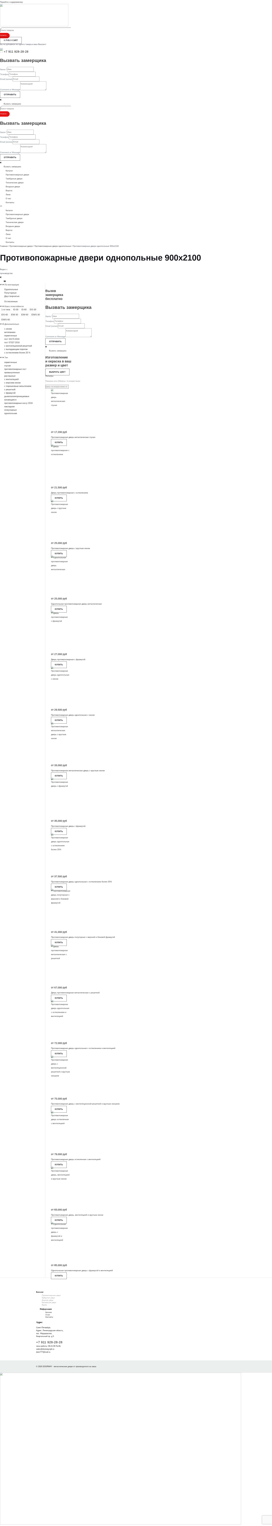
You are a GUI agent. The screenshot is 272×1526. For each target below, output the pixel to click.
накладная (9, 406)
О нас (8, 198)
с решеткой (9, 389)
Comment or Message (10, 89)
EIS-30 (33, 309)
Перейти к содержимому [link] (11, 2)
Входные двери (13, 186)
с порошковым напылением (17, 386)
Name (3, 69)
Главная (4, 246)
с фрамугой (9, 393)
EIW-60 (24, 314)
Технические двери (15, 182)
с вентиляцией (11, 379)
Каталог (9, 171)
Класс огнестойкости (14, 306)
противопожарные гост (15, 369)
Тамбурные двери (14, 178)
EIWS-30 (35, 314)
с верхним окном (12, 382)
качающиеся (10, 399)
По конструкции (12, 284)
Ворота (9, 190)
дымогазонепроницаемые (16, 396)
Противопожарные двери (17, 174)
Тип (6, 357)
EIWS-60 (5, 319)
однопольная (10, 413)
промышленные (12, 372)
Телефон (4, 74)
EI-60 (24, 309)
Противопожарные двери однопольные (52, 246)
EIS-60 (4, 314)
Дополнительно (12, 324)
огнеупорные (10, 410)
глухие (7, 365)
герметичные (11, 362)
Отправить (10, 95)
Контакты (10, 202)
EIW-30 (14, 314)
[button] (136, 206)
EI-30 (15, 309)
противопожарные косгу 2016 (18, 403)
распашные (9, 376)
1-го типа (5, 309)
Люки (8, 194)
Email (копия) (6, 79)
